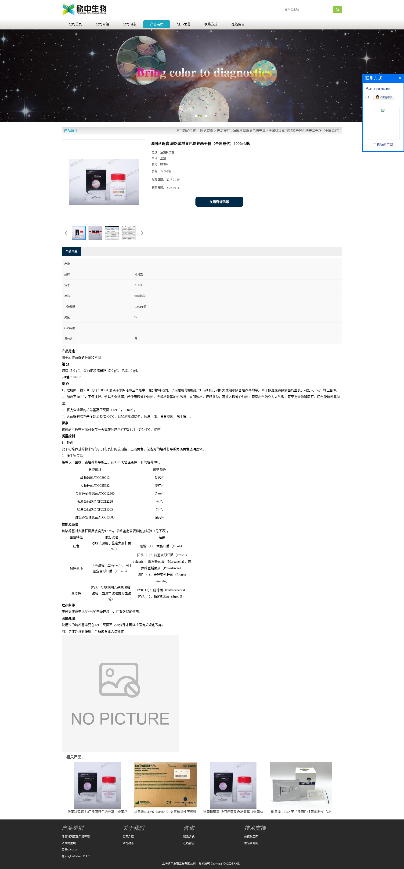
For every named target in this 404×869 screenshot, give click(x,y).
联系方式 (210, 24)
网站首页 (206, 130)
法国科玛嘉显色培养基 (249, 130)
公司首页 (75, 24)
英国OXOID (69, 849)
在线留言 (238, 24)
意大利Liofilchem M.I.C (76, 856)
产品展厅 (156, 24)
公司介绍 (102, 24)
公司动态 (129, 24)
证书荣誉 (183, 24)
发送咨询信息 (219, 202)
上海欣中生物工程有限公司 (179, 863)
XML (237, 863)
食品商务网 (251, 843)
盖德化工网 (251, 836)
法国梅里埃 (69, 843)
